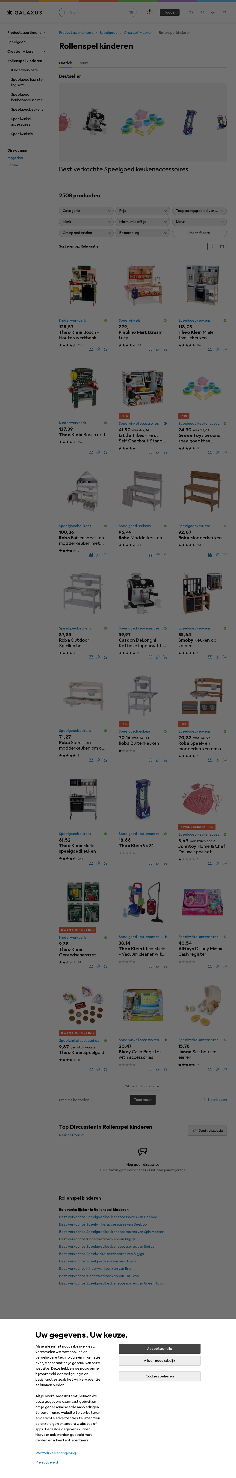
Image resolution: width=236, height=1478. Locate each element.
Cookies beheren (160, 1376)
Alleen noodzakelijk (159, 1360)
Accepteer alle (159, 1348)
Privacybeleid (46, 1462)
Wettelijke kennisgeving (55, 1453)
